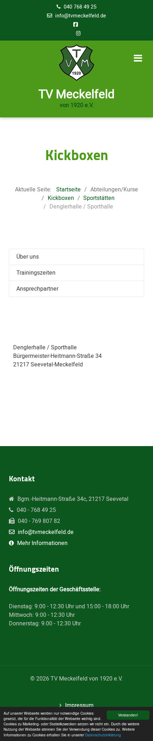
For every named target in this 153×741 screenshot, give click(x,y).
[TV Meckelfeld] (76, 62)
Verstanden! (128, 715)
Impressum (79, 705)
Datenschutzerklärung (103, 734)
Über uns (27, 257)
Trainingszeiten (36, 273)
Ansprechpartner (37, 289)
